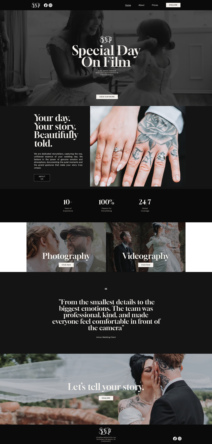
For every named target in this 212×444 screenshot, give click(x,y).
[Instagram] (50, 5)
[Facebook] (46, 5)
